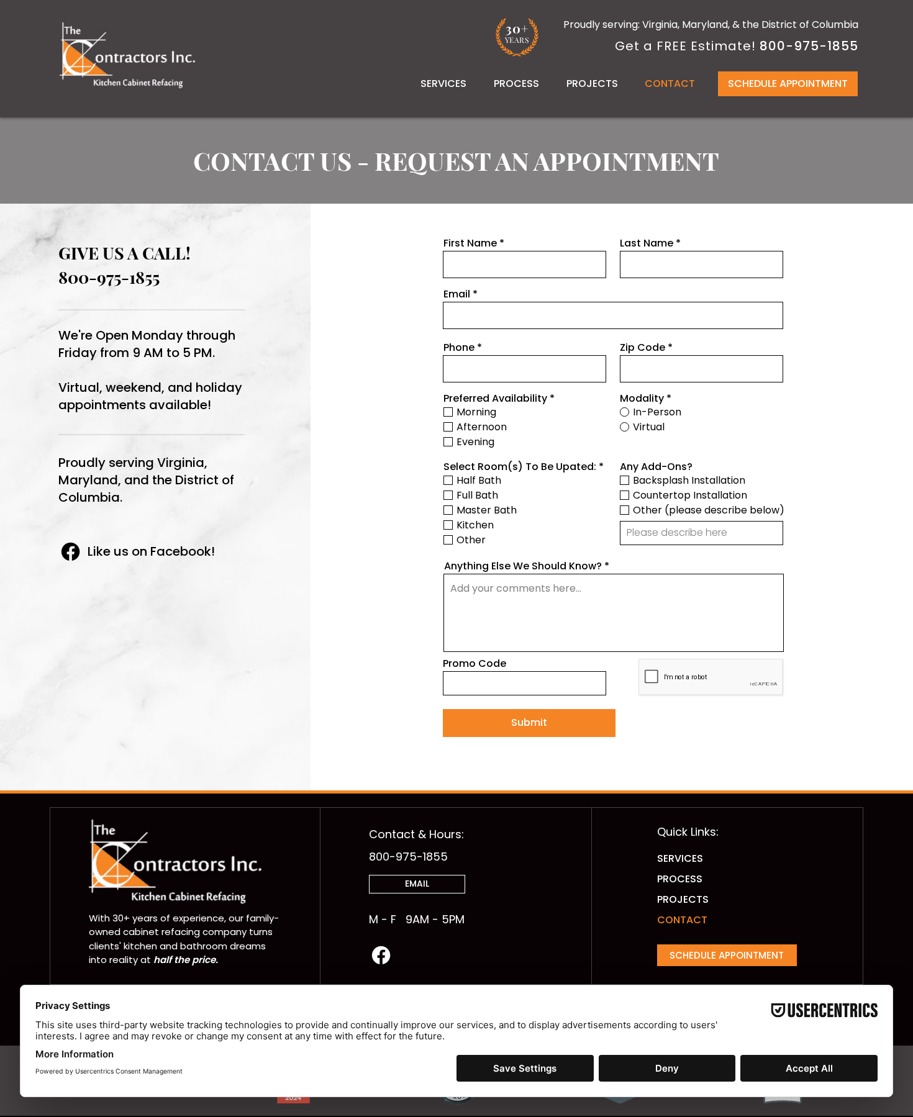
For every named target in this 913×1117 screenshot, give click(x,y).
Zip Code (642, 348)
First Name (470, 243)
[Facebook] (70, 552)
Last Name (646, 243)
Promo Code (474, 664)
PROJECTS (683, 899)
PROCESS (679, 879)
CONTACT (682, 920)
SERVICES (680, 858)
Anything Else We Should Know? (523, 566)
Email (456, 294)
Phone (459, 348)
